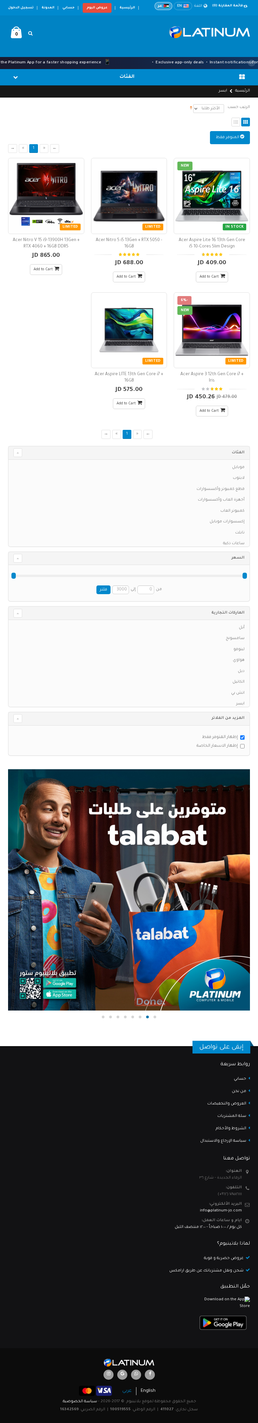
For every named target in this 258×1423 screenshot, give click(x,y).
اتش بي (238, 693)
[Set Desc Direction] (191, 109)
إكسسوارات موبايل (227, 522)
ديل (241, 671)
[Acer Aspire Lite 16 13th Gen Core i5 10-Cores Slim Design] (212, 196)
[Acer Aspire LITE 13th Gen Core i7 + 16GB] (129, 330)
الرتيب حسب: (238, 107)
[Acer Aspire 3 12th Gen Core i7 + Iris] (212, 330)
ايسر (240, 704)
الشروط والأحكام (231, 1129)
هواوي (239, 660)
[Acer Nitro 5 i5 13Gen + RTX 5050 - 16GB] (129, 196)
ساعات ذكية (234, 544)
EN (179, 6)
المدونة (48, 8)
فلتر (103, 589)
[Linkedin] (108, 1375)
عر (160, 6)
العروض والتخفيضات (226, 1104)
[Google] (122, 1375)
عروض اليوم (97, 8)
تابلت (240, 533)
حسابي (68, 8)
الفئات (238, 453)
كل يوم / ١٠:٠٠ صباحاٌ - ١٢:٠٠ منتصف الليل (208, 1227)
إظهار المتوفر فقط (220, 737)
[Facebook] (150, 1375)
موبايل (238, 467)
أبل (242, 628)
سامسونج (235, 638)
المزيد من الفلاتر (228, 718)
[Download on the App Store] (129, 1303)
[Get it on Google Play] (129, 1322)
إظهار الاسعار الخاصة (217, 746)
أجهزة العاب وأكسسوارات (221, 500)
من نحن (239, 1091)
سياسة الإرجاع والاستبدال (223, 1141)
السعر (238, 558)
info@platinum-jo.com (221, 1211)
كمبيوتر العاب (232, 511)
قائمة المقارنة (227, 6)
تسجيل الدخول (21, 8)
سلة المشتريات (231, 1116)
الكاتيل (238, 682)
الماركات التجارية (228, 613)
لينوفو (239, 649)
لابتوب (239, 478)
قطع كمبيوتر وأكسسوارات (221, 489)
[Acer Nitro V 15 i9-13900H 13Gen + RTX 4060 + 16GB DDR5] (46, 196)
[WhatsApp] (136, 1375)
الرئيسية (127, 8)
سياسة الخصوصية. (79, 1402)
